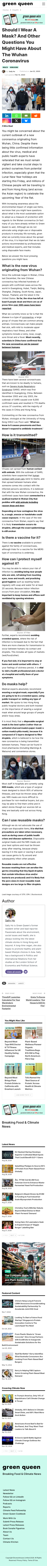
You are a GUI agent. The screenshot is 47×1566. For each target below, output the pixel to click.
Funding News (31, 1028)
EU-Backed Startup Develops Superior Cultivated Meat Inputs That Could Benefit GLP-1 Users (29, 1155)
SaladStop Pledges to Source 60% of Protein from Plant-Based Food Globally (30, 1168)
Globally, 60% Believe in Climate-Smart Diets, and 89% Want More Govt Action (29, 1412)
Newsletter (8, 1493)
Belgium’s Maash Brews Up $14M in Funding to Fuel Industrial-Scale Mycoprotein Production (29, 1197)
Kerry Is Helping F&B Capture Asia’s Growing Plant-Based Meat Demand (30, 1373)
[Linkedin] (6, 115)
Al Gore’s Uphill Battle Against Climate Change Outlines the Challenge (28, 1440)
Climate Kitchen (10, 1542)
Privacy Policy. (22, 1560)
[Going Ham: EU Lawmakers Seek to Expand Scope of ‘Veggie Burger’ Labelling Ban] (7, 1225)
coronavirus (28, 317)
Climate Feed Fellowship (14, 1510)
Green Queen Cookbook (14, 1514)
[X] (16, 120)
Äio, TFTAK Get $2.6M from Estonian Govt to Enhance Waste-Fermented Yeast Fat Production (30, 1182)
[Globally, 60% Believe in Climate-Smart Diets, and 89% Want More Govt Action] (7, 1412)
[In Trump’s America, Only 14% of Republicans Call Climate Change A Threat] (7, 1398)
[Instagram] (6, 120)
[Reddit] (35, 115)
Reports (6, 1507)
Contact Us (8, 1538)
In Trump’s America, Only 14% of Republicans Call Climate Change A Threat (30, 1398)
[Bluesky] (26, 120)
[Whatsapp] (16, 115)
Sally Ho (10, 920)
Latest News (9, 1490)
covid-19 (21, 983)
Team (5, 1535)
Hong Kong (14, 67)
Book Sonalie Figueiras (14, 1528)
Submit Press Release (13, 1521)
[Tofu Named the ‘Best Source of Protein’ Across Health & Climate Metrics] (33, 1069)
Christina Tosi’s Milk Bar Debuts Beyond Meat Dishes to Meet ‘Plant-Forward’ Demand (29, 1210)
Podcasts (7, 1503)
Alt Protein (10, 1028)
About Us (7, 1532)
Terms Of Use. (33, 1560)
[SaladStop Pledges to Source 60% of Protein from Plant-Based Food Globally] (7, 1169)
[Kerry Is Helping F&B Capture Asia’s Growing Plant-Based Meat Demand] (7, 1373)
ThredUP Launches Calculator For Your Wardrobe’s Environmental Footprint (11, 1003)
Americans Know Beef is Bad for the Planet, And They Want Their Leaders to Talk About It (29, 1426)
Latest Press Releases (13, 1525)
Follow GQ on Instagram (14, 1500)
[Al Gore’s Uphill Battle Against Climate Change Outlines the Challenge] (7, 1440)
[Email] (26, 115)
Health (5, 67)
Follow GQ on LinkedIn (13, 1497)
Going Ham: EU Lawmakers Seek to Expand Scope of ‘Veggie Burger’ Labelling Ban (29, 1225)
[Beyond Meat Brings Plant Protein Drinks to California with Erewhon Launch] (13, 1069)
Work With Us (9, 1518)
